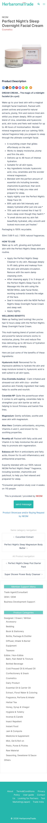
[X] (6, 87)
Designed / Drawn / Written (17, 618)
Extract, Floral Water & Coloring (21, 692)
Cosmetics (7, 29)
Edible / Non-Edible (13, 655)
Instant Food (12, 726)
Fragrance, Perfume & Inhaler (20, 697)
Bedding (10, 626)
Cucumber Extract (25, 537)
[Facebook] (3, 87)
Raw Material (12, 750)
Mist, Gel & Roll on (15, 740)
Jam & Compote (14, 731)
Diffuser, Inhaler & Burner (18, 641)
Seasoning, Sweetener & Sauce (21, 755)
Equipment (11, 645)
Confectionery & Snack (17, 673)
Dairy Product (13, 683)
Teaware (10, 650)
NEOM (5, 17)
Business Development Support (19, 601)
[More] (30, 87)
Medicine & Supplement (17, 736)
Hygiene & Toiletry (15, 712)
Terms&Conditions (25, 791)
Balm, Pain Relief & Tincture (19, 659)
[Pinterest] (16, 87)
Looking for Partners (28, 798)
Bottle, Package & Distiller (19, 636)
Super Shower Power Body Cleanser (22, 574)
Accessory (11, 621)
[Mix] (23, 87)
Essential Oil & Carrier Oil (18, 687)
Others (7, 760)
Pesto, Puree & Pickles (17, 745)
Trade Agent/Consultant (16, 592)
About (10, 791)
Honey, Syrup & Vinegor (18, 707)
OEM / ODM (10, 597)
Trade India (38, 802)
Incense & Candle (14, 716)
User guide (28, 794)
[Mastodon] (20, 87)
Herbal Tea (11, 702)
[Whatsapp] (26, 87)
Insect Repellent (14, 721)
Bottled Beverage (14, 663)
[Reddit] (10, 87)
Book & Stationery (15, 631)
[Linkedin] (13, 87)
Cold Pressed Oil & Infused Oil (21, 668)
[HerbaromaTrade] (18, 3)
